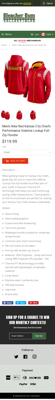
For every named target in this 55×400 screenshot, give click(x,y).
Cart (36, 34)
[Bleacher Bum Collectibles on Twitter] (16, 357)
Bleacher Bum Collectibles (29, 396)
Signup (49, 3)
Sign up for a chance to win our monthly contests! (27, 320)
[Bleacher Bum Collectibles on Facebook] (25, 357)
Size (4, 146)
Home (4, 45)
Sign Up (38, 336)
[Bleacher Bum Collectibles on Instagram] (34, 357)
